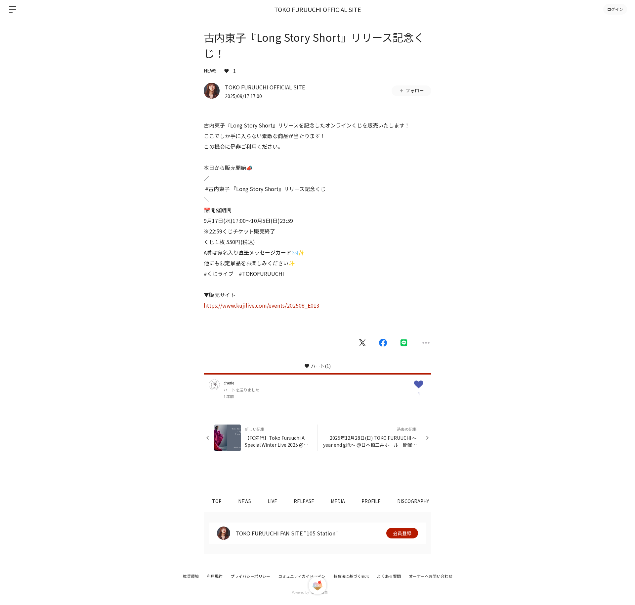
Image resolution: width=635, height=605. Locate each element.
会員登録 (402, 533)
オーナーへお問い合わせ (430, 576)
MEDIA (338, 501)
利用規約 (215, 576)
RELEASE (304, 501)
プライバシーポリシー (250, 576)
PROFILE (371, 501)
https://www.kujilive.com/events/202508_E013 (261, 305)
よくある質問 (389, 576)
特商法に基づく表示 (351, 576)
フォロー (414, 90)
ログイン (615, 9)
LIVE (272, 501)
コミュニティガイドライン (301, 576)
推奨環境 (191, 576)
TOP (217, 501)
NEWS (210, 70)
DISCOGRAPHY (413, 501)
